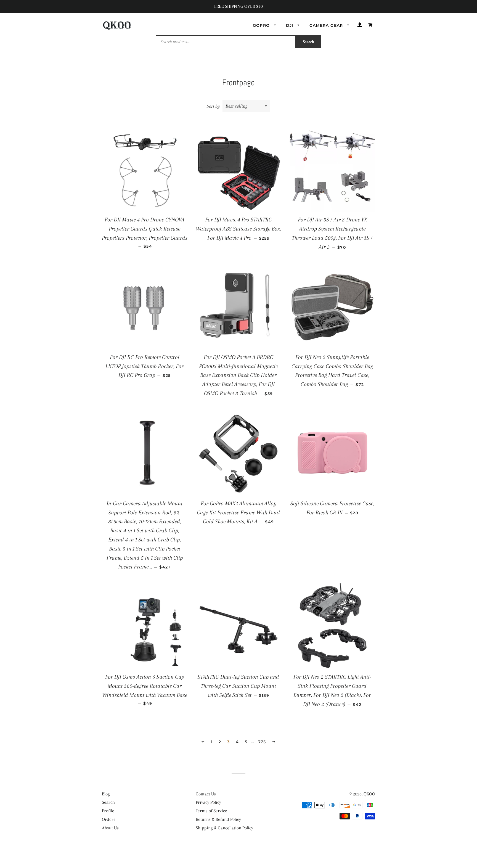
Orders (108, 819)
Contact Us (206, 794)
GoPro (262, 25)
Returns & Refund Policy (218, 819)
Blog (106, 794)
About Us (110, 827)
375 (262, 741)
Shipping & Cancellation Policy (224, 827)
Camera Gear (326, 25)
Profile (108, 810)
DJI (290, 25)
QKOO (369, 794)
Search (308, 41)
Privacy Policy (208, 802)
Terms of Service (211, 810)
